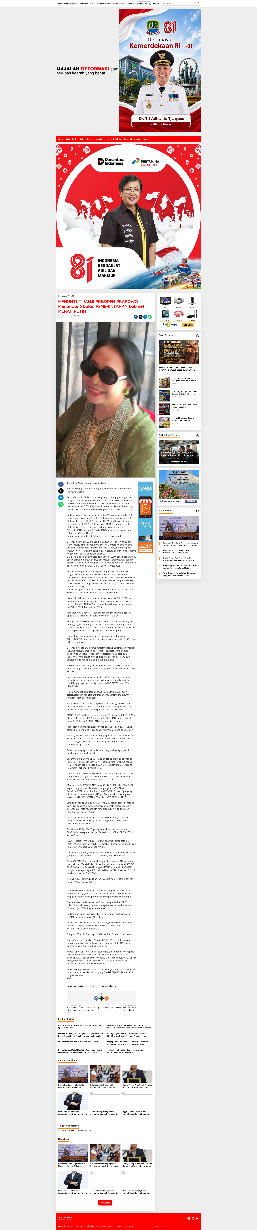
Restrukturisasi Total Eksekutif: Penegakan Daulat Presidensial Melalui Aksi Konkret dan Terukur (80, 1051)
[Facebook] (96, 998)
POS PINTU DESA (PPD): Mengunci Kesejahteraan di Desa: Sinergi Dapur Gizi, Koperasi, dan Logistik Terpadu (80, 1034)
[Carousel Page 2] (175, 461)
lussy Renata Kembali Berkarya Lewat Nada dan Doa (119, 1007)
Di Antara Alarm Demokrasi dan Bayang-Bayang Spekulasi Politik (79, 1026)
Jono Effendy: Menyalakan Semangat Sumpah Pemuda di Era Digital (103, 1112)
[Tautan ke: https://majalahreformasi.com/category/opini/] (197, 335)
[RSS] (106, 998)
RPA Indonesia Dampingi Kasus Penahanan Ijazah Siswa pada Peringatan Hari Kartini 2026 (103, 1086)
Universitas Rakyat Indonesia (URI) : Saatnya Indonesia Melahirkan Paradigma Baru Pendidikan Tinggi (128, 1026)
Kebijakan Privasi (93, 1226)
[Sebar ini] (136, 317)
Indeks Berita (153, 1226)
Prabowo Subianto (108, 986)
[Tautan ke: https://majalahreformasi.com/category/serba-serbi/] (197, 435)
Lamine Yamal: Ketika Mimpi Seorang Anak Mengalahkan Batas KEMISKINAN (125, 1051)
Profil (60, 318)
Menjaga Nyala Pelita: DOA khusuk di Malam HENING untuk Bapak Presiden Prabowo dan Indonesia (126, 1034)
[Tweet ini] (141, 317)
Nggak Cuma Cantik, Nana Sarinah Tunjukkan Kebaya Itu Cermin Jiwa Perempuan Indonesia (135, 1112)
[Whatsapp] (150, 317)
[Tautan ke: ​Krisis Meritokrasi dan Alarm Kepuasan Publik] (164, 409)
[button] (198, 3)
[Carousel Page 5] (185, 461)
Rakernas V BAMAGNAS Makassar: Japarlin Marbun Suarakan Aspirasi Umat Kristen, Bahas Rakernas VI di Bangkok (178, 454)
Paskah (93, 986)
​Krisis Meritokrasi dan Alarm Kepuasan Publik (78, 1042)
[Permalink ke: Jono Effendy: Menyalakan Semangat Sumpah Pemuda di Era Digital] (105, 1100)
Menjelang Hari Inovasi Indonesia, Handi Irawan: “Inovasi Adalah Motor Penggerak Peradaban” (73, 1112)
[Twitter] (101, 998)
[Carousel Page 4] (182, 461)
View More (105, 1202)
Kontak (165, 1226)
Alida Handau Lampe (77, 986)
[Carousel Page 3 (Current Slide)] (178, 461)
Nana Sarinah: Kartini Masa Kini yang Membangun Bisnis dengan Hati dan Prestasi (83, 1009)
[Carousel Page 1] (172, 461)
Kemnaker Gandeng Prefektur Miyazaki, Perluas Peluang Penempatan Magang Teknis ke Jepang (72, 1086)
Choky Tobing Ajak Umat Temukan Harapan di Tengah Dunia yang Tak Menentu (137, 1086)
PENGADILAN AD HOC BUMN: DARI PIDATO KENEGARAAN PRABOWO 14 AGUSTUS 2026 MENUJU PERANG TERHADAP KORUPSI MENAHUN (177, 369)
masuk (71, 1130)
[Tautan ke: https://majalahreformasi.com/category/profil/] (197, 511)
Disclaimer (140, 1226)
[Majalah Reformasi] (87, 71)
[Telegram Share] (145, 317)
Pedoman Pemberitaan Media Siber (118, 1226)
